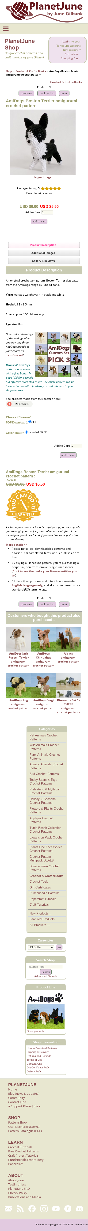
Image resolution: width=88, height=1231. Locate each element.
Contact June (34, 1063)
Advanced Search (45, 976)
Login (65, 41)
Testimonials (17, 1184)
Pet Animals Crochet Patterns (43, 737)
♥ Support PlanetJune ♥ (24, 1106)
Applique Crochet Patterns (41, 820)
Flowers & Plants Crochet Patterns (47, 810)
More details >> (16, 545)
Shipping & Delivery (38, 1052)
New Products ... (41, 913)
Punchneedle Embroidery (26, 1160)
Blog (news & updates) (23, 1093)
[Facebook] (32, 1208)
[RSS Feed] (20, 1208)
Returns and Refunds (39, 1056)
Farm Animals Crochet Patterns (45, 756)
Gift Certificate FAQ (38, 1067)
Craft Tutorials (39, 904)
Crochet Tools (39, 881)
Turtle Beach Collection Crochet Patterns (45, 830)
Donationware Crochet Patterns (44, 868)
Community (16, 1098)
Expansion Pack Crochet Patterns (46, 839)
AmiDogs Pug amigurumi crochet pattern (18, 704)
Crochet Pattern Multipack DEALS (42, 858)
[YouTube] (56, 1208)
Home (12, 1089)
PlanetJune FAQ (19, 1188)
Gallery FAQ (34, 1071)
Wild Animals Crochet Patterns (44, 747)
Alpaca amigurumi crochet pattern (68, 657)
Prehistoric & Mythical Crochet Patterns (45, 791)
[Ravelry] (68, 1208)
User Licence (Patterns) (24, 1126)
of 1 (33, 422)
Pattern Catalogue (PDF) (25, 1131)
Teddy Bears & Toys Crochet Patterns (43, 781)
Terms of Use (34, 1059)
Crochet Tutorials (20, 1147)
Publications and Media (24, 1197)
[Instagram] (44, 1208)
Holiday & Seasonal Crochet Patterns (43, 801)
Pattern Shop (17, 1122)
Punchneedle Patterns (45, 893)
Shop (9, 71)
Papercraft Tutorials (43, 899)
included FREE (37, 432)
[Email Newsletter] (8, 1208)
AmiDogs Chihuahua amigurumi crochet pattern (43, 659)
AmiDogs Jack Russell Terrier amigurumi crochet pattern (18, 659)
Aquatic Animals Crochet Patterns (46, 766)
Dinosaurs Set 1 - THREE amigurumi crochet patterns (68, 706)
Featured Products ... (44, 919)
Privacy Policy (17, 1193)
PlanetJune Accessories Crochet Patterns (46, 849)
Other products (35, 1031)
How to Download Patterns (42, 1048)
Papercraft (15, 1164)
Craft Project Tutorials (23, 1155)
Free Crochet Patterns (23, 1151)
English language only (27, 585)
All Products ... (40, 925)
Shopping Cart (70, 58)
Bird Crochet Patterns (44, 774)
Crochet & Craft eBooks (30, 71)
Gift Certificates (40, 887)
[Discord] (79, 1208)
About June (16, 1180)
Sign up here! (72, 54)
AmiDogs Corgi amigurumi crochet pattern (43, 704)
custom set (15, 355)
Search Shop (45, 960)
